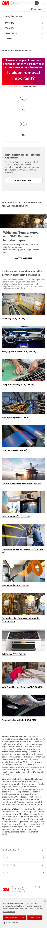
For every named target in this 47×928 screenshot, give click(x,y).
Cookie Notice (9, 912)
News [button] (6, 858)
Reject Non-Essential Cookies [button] (14, 917)
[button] (11, 923)
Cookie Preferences (19, 889)
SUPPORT (9, 38)
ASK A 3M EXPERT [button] (24, 181)
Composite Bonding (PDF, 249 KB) (18, 385)
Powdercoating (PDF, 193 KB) (15, 585)
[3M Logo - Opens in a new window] (5, 3)
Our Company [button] (11, 850)
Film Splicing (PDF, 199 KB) (14, 451)
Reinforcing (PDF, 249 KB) (14, 654)
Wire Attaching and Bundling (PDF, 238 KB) (22, 687)
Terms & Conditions (32, 887)
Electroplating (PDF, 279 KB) (15, 418)
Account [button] (38, 9)
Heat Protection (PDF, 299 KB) (16, 516)
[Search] (37, 3)
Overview (9, 23)
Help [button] (5, 873)
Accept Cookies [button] (35, 917)
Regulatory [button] (10, 865)
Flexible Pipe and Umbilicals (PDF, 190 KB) (21, 483)
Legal (14, 887)
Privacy (20, 887)
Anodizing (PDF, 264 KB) (13, 319)
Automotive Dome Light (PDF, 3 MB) (19, 720)
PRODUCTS (9, 28)
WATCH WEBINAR (23, 258)
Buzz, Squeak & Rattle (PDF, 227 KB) (19, 352)
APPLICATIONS (11, 33)
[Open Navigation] (44, 3)
